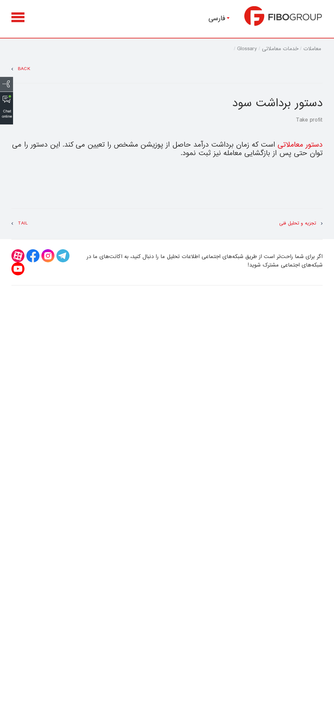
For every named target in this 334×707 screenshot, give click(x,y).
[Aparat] (17, 255)
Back (24, 69)
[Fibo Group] (283, 16)
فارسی (216, 18)
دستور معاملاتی (300, 144)
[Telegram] (62, 255)
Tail (23, 223)
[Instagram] (47, 255)
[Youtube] (17, 268)
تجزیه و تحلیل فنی (297, 223)
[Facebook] (32, 255)
